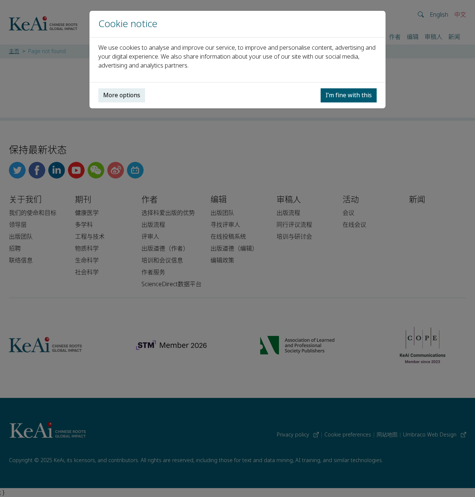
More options (121, 95)
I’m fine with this (348, 95)
